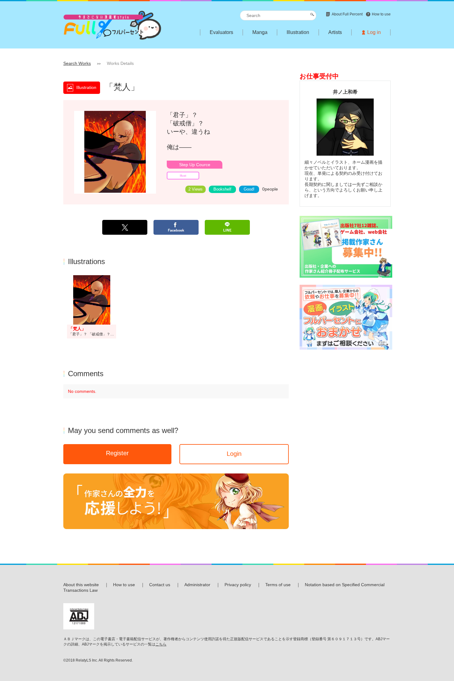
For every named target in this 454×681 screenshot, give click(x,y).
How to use (124, 584)
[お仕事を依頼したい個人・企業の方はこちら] (346, 318)
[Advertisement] (345, 449)
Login (234, 453)
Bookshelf (222, 189)
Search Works (77, 63)
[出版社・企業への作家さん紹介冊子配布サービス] (346, 247)
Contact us (159, 584)
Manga (259, 32)
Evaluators (221, 32)
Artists (335, 32)
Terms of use (278, 584)
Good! (249, 189)
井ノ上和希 (345, 92)
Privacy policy (238, 584)
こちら (160, 644)
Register (117, 453)
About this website (81, 584)
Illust (183, 175)
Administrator (197, 584)
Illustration (298, 32)
